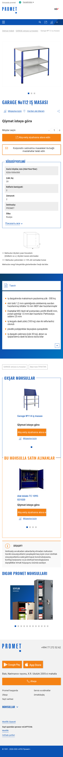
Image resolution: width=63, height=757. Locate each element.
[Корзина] (45, 22)
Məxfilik (5, 730)
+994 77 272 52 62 (51, 647)
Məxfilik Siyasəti (9, 722)
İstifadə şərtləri (8, 735)
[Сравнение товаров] (51, 22)
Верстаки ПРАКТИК (38, 367)
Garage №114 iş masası (29, 416)
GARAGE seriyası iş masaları (15, 367)
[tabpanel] (31, 64)
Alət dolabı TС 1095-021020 (28, 498)
